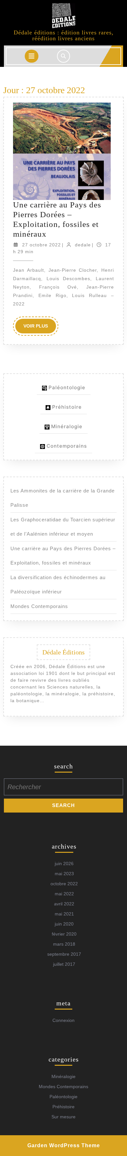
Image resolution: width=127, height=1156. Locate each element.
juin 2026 (64, 863)
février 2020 (64, 934)
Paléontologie (66, 387)
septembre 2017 (64, 954)
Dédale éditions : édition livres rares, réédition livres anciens (64, 35)
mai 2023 (64, 873)
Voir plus (39, 328)
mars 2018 (64, 944)
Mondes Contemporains (39, 606)
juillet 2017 (64, 964)
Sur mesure (63, 1116)
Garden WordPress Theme (63, 1145)
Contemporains (66, 446)
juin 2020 (64, 923)
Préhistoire (66, 407)
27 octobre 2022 (41, 244)
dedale (83, 244)
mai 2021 (64, 913)
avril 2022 (64, 903)
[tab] (31, 56)
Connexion (63, 1020)
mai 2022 (64, 893)
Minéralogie (65, 426)
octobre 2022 (64, 883)
